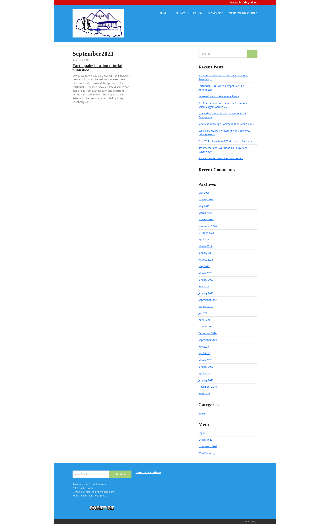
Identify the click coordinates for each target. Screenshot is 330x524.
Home (163, 13)
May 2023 (204, 266)
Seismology (215, 13)
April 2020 (204, 353)
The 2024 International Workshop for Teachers (225, 141)
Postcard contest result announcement (221, 158)
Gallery (246, 2)
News (202, 413)
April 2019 (204, 373)
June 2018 (204, 393)
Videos (254, 2)
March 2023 (205, 273)
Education (195, 13)
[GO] (252, 54)
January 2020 (206, 366)
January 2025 (206, 219)
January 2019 (206, 380)
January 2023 (206, 279)
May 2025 (204, 206)
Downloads (235, 2)
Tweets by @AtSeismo (148, 472)
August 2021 (206, 306)
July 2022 (204, 286)
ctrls (255, 521)
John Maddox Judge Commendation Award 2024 (226, 124)
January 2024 (206, 253)
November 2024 (208, 226)
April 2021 (204, 319)
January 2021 (206, 326)
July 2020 (204, 346)
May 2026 (204, 192)
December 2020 (208, 333)
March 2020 (205, 360)
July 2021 (204, 313)
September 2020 (208, 340)
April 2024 (204, 239)
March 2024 (205, 246)
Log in (202, 433)
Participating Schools (242, 13)
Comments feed (208, 446)
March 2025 (205, 212)
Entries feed (205, 439)
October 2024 (206, 232)
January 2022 (206, 293)
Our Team (179, 13)
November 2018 (208, 386)
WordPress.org (207, 453)
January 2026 (206, 199)
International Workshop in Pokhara (219, 96)
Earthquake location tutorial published (97, 67)
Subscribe (119, 474)
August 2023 (206, 259)
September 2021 (208, 299)
